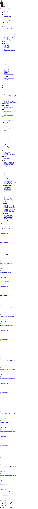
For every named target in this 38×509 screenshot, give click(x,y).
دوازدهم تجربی (6, 46)
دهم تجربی (6, 58)
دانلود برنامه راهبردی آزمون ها (9, 78)
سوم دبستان (6, 72)
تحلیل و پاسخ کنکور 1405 (8, 183)
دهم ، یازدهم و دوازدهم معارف (9, 51)
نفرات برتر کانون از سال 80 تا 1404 (10, 199)
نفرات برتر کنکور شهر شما (8, 94)
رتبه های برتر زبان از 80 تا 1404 (9, 211)
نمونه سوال (4, 142)
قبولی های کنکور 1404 (8, 198)
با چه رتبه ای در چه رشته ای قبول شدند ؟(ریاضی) (12, 174)
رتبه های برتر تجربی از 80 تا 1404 (9, 209)
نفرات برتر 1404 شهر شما (8, 216)
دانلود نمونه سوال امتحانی (8, 146)
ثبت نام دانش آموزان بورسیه (9, 120)
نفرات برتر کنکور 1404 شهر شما (9, 196)
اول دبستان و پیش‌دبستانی (8, 74)
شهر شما (3, 85)
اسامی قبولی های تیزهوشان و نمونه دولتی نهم (11, 96)
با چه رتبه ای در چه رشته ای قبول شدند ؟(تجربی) (12, 173)
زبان (5, 49)
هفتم (5, 65)
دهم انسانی (6, 59)
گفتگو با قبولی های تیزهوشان (9, 163)
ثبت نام (3, 116)
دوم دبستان (6, 73)
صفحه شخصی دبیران (7, 111)
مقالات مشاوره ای (7, 152)
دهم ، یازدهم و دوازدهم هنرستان (9, 50)
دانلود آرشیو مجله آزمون (8, 158)
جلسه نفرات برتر (7, 153)
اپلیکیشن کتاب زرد (7, 137)
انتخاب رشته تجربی (7, 189)
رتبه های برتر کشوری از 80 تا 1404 (10, 205)
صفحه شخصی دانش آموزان (8, 107)
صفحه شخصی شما (5, 103)
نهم (4, 63)
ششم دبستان (6, 69)
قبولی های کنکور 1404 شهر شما (9, 197)
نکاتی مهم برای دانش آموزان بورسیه (10, 33)
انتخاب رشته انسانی (7, 190)
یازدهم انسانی (6, 56)
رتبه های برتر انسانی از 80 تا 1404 (9, 207)
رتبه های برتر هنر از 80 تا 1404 (9, 210)
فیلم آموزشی (6, 147)
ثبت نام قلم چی (4, 495)
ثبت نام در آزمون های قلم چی (9, 24)
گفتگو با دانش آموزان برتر (8, 164)
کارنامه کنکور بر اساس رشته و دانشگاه (10, 182)
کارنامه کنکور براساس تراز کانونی (9, 181)
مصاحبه (3, 148)
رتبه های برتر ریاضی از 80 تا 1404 (9, 206)
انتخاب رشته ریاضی (7, 188)
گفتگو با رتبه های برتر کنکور (8, 171)
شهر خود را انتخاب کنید (8, 89)
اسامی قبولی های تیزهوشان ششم (10, 95)
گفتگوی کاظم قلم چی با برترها (9, 162)
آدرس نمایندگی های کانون (8, 90)
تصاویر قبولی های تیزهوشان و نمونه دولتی (11, 102)
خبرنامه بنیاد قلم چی (7, 39)
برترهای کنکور (4, 201)
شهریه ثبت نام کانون (7, 16)
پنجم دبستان (6, 70)
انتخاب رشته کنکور (7, 187)
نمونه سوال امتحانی (5, 498)
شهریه (3, 12)
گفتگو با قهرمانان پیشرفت (8, 165)
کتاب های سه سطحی (7, 140)
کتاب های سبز (6, 141)
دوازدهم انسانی (6, 47)
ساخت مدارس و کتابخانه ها (8, 37)
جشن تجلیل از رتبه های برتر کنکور (9, 100)
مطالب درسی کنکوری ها (8, 172)
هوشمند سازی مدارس (8, 40)
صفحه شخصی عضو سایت (8, 115)
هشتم (5, 64)
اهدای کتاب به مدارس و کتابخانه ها (10, 34)
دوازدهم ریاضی (6, 45)
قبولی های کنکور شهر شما (8, 101)
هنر (4, 48)
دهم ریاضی (6, 57)
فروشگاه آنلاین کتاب (7, 138)
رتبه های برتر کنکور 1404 (8, 215)
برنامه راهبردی (6, 84)
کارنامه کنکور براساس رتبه (8, 180)
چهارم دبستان (6, 71)
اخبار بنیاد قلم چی (7, 38)
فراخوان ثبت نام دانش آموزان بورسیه (10, 20)
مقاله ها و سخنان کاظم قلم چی (9, 154)
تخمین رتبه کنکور (7, 179)
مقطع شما (4, 41)
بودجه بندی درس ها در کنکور (9, 178)
